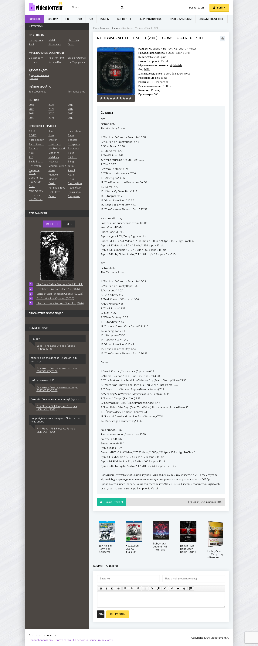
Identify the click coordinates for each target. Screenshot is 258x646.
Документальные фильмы (37, 77)
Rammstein (74, 131)
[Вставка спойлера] (190, 588)
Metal (192, 48)
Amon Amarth (36, 144)
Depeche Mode (34, 172)
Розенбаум (74, 187)
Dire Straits (35, 181)
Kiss (51, 131)
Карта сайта (63, 639)
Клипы (104, 18)
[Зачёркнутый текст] (118, 588)
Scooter (72, 139)
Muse (52, 170)
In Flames (34, 194)
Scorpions (74, 144)
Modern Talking (57, 165)
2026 (32, 104)
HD (67, 18)
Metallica (54, 157)
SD (91, 18)
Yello (71, 165)
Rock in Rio (55, 62)
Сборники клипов (150, 18)
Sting (71, 161)
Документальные (211, 18)
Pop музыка (36, 40)
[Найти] (122, 7)
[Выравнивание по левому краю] (125, 588)
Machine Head (57, 148)
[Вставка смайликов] (145, 588)
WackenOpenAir (77, 57)
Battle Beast (35, 161)
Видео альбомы (181, 18)
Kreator (53, 139)
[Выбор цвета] (164, 588)
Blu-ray (167, 48)
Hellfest (33, 62)
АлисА (71, 170)
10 (130, 98)
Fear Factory (36, 190)
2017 (70, 109)
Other (71, 44)
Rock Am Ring (56, 57)
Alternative (55, 44)
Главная (34, 18)
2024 (32, 113)
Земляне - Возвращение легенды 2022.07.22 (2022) (57, 369)
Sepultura (73, 148)
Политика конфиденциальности (93, 639)
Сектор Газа (75, 183)
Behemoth (35, 165)
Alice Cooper (36, 139)
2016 (152, 38)
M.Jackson (54, 161)
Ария (71, 174)
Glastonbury (36, 57)
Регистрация (197, 7)
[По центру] (132, 588)
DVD (79, 18)
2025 (31, 109)
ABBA (32, 131)
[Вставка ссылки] (152, 588)
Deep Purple (36, 177)
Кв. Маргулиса (76, 62)
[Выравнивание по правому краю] (138, 588)
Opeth (52, 183)
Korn (51, 135)
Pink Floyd (54, 191)
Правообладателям (41, 639)
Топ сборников (37, 91)
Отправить (117, 614)
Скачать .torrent (113, 501)
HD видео (115, 27)
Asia (31, 152)
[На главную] (44, 7)
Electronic (74, 40)
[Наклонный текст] (106, 588)
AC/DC (32, 135)
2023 (31, 117)
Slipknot (72, 157)
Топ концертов (76, 91)
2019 (51, 117)
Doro (32, 186)
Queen (52, 196)
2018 (70, 104)
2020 (51, 113)
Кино (71, 178)
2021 (51, 109)
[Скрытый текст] (172, 588)
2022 (51, 104)
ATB (31, 157)
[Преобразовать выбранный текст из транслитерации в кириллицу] (184, 588)
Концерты (180, 48)
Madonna (54, 152)
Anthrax (33, 148)
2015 (70, 117)
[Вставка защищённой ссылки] (158, 588)
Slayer (71, 152)
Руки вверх (74, 191)
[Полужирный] (101, 588)
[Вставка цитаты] (178, 588)
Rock (31, 44)
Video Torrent (100, 27)
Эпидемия (74, 196)
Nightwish (106, 38)
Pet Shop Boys (57, 187)
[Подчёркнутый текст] (112, 588)
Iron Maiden (35, 199)
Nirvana (53, 178)
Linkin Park (55, 144)
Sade (71, 135)
